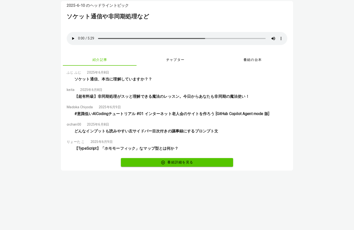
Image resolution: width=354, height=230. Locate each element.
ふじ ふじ (74, 72)
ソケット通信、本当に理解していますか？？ (113, 79)
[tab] (100, 60)
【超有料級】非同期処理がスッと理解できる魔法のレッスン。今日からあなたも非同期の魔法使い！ (161, 96)
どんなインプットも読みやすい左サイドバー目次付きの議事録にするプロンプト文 (146, 131)
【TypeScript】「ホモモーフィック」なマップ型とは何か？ (126, 148)
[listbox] (177, 111)
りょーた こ (76, 142)
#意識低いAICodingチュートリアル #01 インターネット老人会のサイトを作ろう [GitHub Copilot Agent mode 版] (171, 113)
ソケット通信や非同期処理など (108, 16)
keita (70, 90)
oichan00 (74, 124)
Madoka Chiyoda (80, 107)
